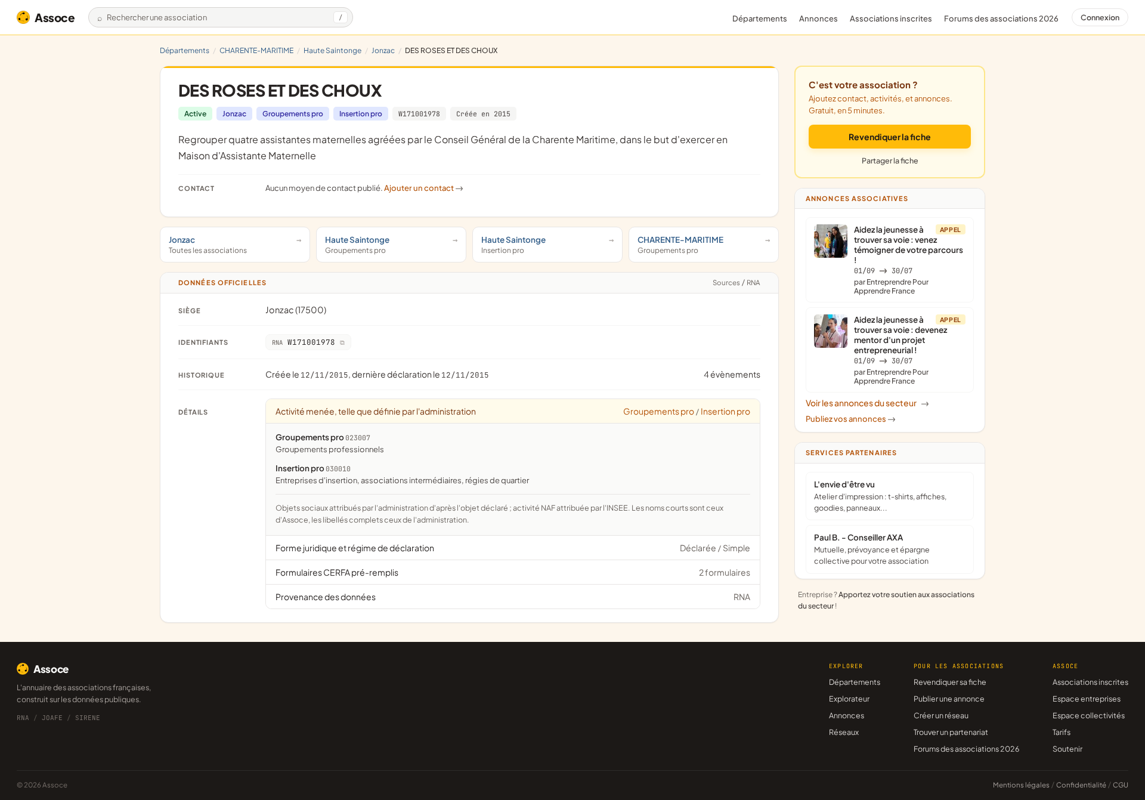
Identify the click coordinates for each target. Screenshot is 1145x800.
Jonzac (383, 50)
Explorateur (849, 698)
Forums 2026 (1001, 18)
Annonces (818, 18)
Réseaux (844, 732)
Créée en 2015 (483, 113)
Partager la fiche (890, 160)
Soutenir (1067, 748)
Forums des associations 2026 (966, 748)
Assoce (55, 17)
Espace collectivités (1089, 715)
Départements (759, 18)
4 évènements (732, 374)
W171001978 (419, 113)
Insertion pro (360, 113)
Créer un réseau (941, 715)
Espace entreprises (1087, 698)
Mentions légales (1021, 784)
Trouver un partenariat (951, 732)
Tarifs (1061, 732)
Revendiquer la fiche (890, 136)
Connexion (1100, 17)
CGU (1120, 784)
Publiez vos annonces (851, 419)
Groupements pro (292, 113)
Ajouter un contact (423, 188)
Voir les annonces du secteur (867, 402)
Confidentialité (1081, 784)
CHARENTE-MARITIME (256, 50)
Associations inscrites (891, 18)
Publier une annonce (949, 698)
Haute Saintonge (332, 50)
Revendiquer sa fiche (950, 682)
